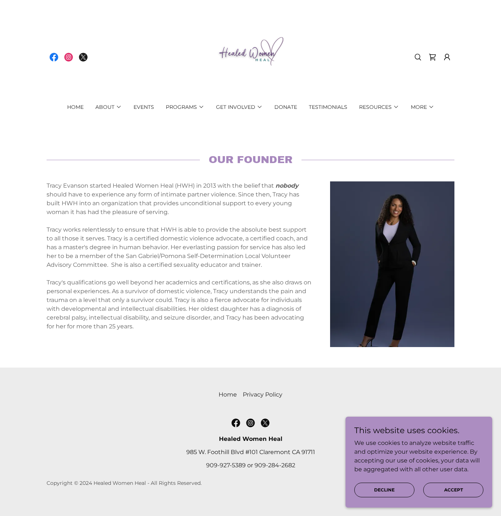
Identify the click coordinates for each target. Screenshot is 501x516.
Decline (384, 490)
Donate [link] (285, 107)
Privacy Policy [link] (262, 394)
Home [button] (228, 394)
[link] (54, 57)
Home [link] (75, 107)
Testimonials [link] (328, 107)
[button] (432, 57)
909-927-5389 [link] (226, 465)
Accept (453, 490)
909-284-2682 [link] (275, 465)
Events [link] (144, 107)
